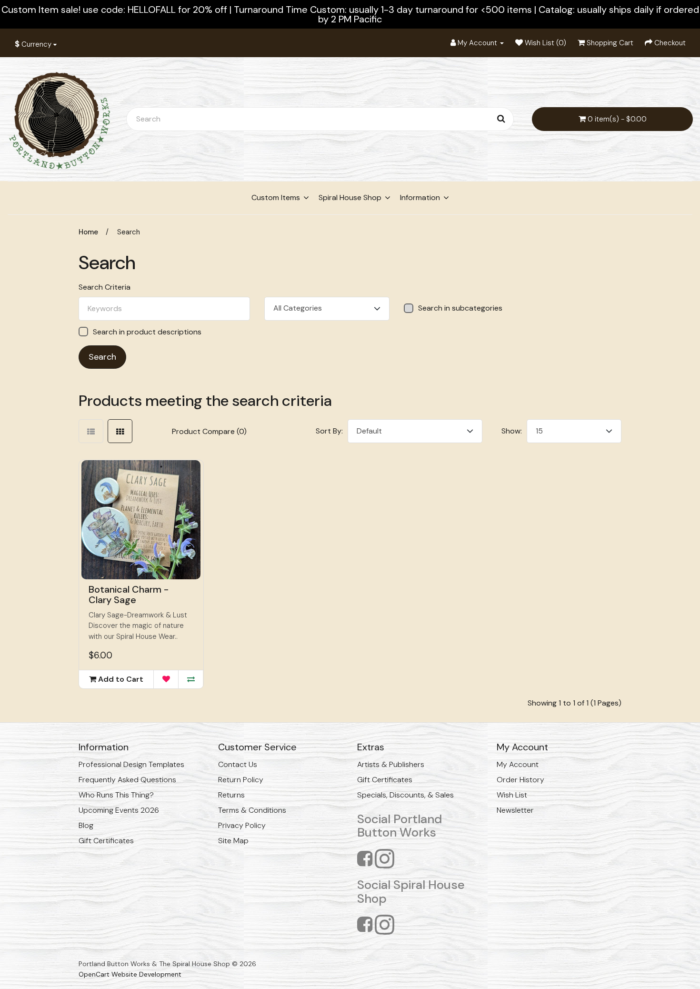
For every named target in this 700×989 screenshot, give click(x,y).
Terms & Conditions (252, 810)
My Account (518, 764)
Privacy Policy (242, 825)
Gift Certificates (106, 841)
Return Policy (240, 780)
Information (420, 197)
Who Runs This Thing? (116, 795)
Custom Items (275, 197)
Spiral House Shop (350, 197)
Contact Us (237, 764)
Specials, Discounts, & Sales (405, 795)
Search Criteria (104, 287)
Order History (520, 780)
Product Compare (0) (209, 431)
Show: (511, 431)
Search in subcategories (460, 308)
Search (128, 232)
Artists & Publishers (390, 764)
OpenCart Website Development (130, 974)
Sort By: (329, 431)
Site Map (233, 841)
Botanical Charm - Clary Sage (129, 594)
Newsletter (515, 810)
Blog (86, 825)
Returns (231, 795)
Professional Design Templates (131, 764)
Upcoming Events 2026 (119, 810)
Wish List (512, 795)
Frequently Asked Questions (127, 780)
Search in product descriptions (147, 332)
